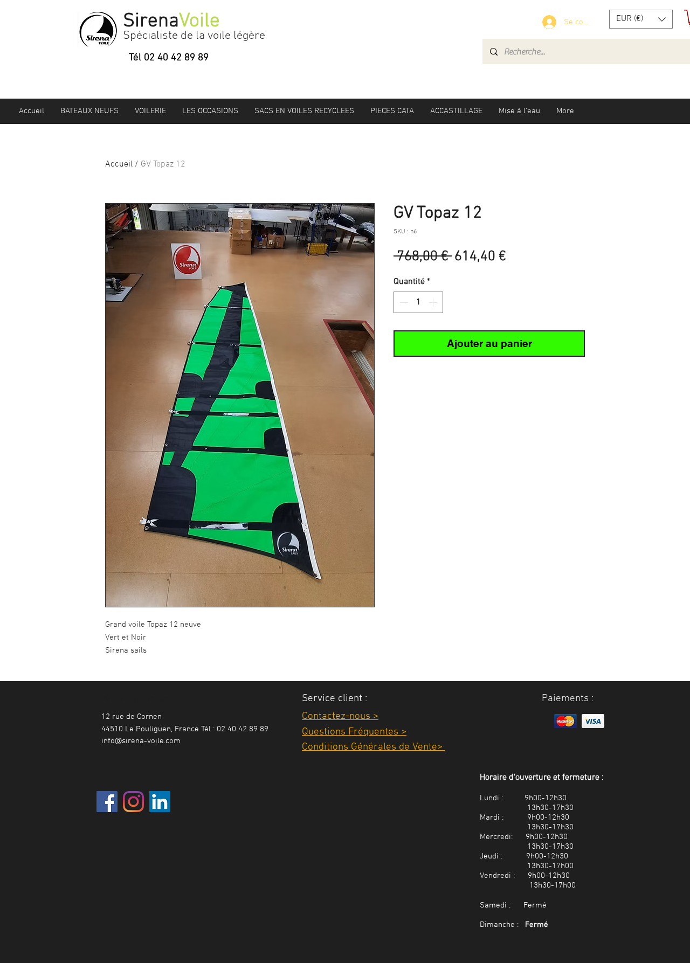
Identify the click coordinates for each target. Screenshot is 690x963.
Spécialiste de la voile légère (194, 36)
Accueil (119, 164)
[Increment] (433, 302)
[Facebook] (107, 801)
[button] (641, 19)
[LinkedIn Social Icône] (159, 801)
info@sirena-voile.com (141, 741)
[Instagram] (133, 801)
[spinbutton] (418, 302)
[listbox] (641, 19)
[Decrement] (402, 302)
